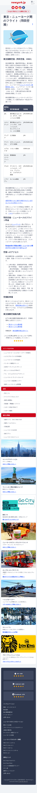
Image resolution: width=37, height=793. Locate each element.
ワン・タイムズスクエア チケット (14, 374)
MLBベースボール (7, 748)
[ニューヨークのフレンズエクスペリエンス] (18, 531)
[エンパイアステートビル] (18, 448)
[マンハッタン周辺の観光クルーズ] (18, 476)
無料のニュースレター (9, 771)
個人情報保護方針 (8, 712)
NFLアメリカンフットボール (10, 750)
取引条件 (5, 709)
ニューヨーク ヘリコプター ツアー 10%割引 (17, 353)
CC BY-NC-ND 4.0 (23, 781)
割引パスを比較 (7, 725)
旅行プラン (7, 433)
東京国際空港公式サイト (20, 331)
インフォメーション (9, 704)
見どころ (7, 393)
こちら (10, 213)
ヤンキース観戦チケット (11, 363)
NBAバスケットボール (9, 743)
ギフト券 (5, 768)
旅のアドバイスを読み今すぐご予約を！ (14, 577)
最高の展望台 (8, 400)
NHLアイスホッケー (8, 745)
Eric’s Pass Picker (7, 763)
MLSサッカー (6, 753)
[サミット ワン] (18, 616)
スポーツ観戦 (8, 411)
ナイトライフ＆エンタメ (11, 397)
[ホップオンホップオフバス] (18, 559)
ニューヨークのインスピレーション (13, 721)
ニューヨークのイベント (11, 437)
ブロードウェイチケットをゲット (12, 661)
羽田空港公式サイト (21, 305)
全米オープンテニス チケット (13, 367)
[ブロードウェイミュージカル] (18, 644)
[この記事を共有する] (32, 24)
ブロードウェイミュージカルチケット (13, 727)
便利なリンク (7, 757)
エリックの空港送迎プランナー (11, 766)
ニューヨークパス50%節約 (12, 360)
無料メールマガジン (10, 423)
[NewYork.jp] (18, 2)
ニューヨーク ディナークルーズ (13, 377)
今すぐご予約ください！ (9, 464)
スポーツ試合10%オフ (11, 407)
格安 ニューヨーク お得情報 (12, 384)
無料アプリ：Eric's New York (13, 419)
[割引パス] (18, 503)
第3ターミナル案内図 (15, 327)
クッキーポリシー (8, 714)
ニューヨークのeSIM (10, 430)
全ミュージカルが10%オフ (12, 370)
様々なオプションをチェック (11, 519)
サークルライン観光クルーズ (10, 732)
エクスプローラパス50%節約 (13, 356)
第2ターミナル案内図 (15, 324)
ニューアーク (16, 224)
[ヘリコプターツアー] (18, 588)
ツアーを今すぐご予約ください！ (12, 604)
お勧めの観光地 (7, 730)
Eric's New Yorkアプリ (9, 760)
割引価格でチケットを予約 (10, 632)
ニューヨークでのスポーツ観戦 (12, 739)
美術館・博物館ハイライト (12, 404)
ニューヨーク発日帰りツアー (13, 381)
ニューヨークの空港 (8, 735)
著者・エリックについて (9, 707)
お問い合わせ (6, 717)
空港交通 (7, 426)
